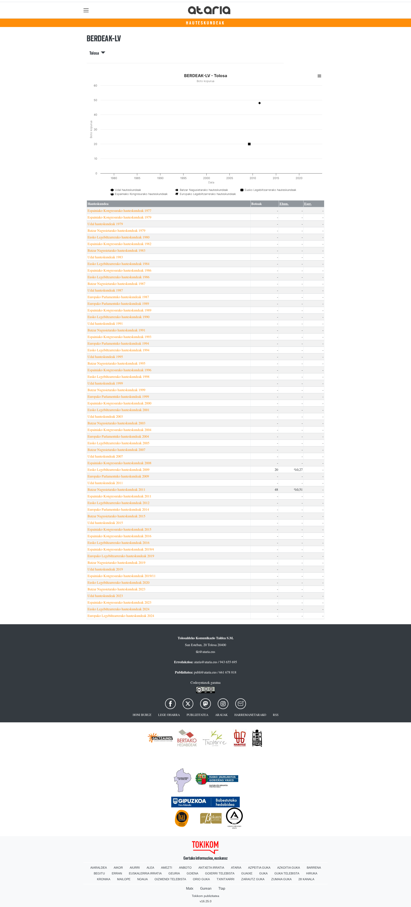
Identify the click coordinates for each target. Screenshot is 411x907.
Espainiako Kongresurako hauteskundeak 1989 (119, 310)
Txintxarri (225, 879)
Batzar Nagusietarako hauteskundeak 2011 (116, 489)
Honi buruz (142, 715)
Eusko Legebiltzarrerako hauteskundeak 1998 (118, 376)
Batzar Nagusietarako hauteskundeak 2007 (116, 449)
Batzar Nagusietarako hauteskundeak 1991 (116, 330)
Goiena (192, 873)
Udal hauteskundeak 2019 (105, 569)
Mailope (123, 879)
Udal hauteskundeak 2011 (105, 482)
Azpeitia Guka (259, 867)
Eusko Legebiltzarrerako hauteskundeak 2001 (118, 409)
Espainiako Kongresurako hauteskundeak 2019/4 (121, 549)
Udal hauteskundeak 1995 (105, 356)
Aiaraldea (98, 867)
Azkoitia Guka (288, 867)
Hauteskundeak (205, 22)
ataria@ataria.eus (205, 662)
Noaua (142, 879)
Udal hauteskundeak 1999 (105, 383)
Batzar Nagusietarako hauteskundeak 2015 (116, 516)
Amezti (166, 867)
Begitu (99, 873)
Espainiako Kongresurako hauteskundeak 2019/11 (122, 575)
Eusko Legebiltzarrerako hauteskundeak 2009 (118, 469)
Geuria (174, 873)
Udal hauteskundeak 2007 (105, 456)
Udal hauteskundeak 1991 (105, 323)
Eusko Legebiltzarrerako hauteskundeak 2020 (118, 582)
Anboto (185, 867)
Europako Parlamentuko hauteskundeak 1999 (118, 396)
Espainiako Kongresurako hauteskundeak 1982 (119, 243)
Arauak (221, 715)
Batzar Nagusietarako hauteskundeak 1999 (116, 390)
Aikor (118, 867)
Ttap (221, 888)
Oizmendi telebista (170, 879)
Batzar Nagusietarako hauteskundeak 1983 (116, 250)
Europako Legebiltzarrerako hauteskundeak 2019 (121, 556)
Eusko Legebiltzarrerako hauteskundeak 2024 (118, 609)
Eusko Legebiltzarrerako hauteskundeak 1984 (118, 263)
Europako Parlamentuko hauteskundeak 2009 (118, 476)
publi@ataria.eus (205, 672)
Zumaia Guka (281, 879)
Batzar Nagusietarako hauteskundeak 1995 (116, 363)
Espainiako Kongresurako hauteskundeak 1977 (119, 210)
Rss (275, 715)
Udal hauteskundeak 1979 (105, 224)
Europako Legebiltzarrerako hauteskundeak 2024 (121, 615)
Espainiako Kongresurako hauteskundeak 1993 (119, 336)
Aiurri (135, 867)
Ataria (236, 867)
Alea (150, 867)
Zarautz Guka (252, 879)
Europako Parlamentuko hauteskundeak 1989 (118, 303)
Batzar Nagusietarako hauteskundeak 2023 (116, 589)
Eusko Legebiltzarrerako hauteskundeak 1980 (118, 237)
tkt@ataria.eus (205, 651)
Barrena (314, 867)
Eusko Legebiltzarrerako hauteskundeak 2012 (118, 502)
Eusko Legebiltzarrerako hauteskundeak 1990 (118, 316)
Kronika (103, 879)
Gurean (205, 888)
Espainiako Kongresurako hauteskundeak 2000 (119, 403)
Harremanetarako (250, 715)
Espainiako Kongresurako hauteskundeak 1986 (119, 270)
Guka (263, 873)
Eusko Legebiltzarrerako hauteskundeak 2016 (118, 542)
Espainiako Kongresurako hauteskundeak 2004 (119, 429)
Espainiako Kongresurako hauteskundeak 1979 (119, 217)
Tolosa (95, 53)
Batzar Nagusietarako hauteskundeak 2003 (116, 423)
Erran (117, 873)
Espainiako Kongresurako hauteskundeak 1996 (119, 370)
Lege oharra (169, 715)
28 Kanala (306, 879)
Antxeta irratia (211, 867)
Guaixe (246, 873)
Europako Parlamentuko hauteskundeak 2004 (118, 436)
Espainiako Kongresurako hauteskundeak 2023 (119, 602)
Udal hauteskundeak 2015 (105, 522)
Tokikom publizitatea (205, 896)
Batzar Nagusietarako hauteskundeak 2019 (116, 562)
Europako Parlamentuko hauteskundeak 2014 (118, 509)
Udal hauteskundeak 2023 (105, 595)
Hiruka (311, 873)
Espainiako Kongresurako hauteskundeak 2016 (119, 536)
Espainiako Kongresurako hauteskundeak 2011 (119, 496)
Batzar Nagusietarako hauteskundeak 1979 (116, 230)
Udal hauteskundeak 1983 (105, 257)
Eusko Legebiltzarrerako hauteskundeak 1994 (118, 350)
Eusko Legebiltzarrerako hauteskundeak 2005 (118, 443)
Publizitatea (197, 715)
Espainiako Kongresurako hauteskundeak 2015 (119, 529)
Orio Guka (201, 879)
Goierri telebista (219, 873)
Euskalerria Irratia (145, 873)
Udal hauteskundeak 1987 (105, 290)
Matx (189, 888)
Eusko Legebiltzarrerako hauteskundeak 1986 (118, 277)
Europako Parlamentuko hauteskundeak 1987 (118, 297)
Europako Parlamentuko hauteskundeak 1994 (118, 343)
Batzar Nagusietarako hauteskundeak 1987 (116, 283)
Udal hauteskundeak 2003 (105, 416)
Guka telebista (286, 873)
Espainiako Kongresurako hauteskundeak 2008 (119, 463)
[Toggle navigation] (86, 10)
